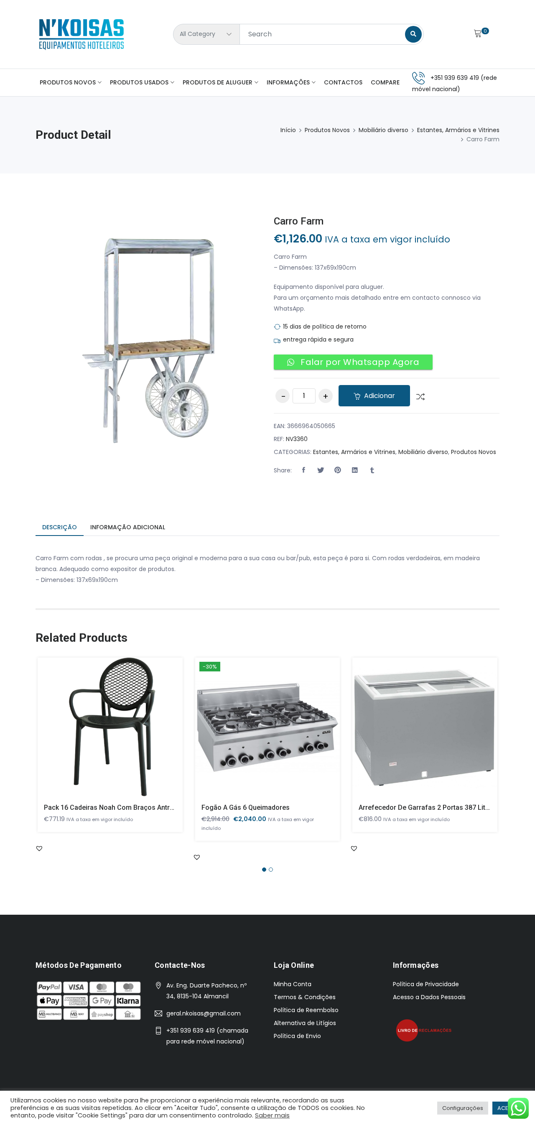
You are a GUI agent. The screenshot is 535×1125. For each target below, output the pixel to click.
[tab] (60, 528)
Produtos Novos (68, 82)
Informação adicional (127, 527)
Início (288, 130)
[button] (303, 470)
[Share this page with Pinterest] (337, 470)
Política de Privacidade (426, 984)
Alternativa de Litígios (305, 1023)
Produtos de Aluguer (217, 82)
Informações (288, 82)
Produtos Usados (139, 82)
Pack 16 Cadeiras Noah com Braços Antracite (114, 807)
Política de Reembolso (306, 1010)
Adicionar (378, 396)
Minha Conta (292, 984)
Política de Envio (297, 1036)
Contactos (343, 82)
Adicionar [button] (98, 734)
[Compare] (417, 396)
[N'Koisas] (81, 34)
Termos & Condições (305, 997)
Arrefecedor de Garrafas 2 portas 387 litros (427, 807)
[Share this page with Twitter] (320, 470)
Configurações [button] (462, 1108)
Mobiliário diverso (383, 130)
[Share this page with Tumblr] (372, 470)
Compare (385, 82)
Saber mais (272, 1115)
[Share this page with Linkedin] (354, 470)
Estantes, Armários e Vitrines (458, 130)
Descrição (59, 527)
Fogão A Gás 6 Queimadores (245, 807)
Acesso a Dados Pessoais (429, 997)
